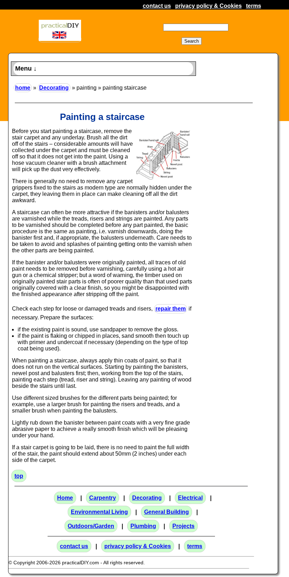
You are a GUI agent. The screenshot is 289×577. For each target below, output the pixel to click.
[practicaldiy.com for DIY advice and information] (59, 39)
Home (65, 498)
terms (253, 6)
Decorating (54, 88)
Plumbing (143, 526)
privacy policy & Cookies (208, 6)
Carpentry (102, 498)
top (18, 476)
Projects (183, 526)
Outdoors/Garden (91, 526)
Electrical (190, 498)
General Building (166, 512)
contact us (157, 6)
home (22, 88)
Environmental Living (99, 512)
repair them (170, 309)
